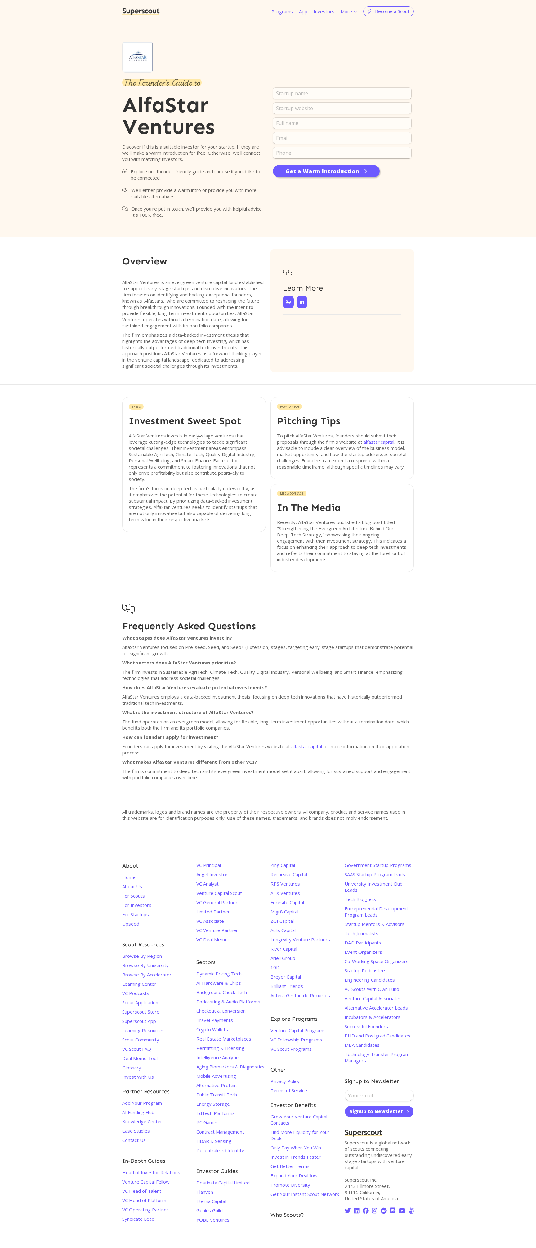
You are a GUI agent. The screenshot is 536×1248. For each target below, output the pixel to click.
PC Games (207, 1122)
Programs (282, 11)
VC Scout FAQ (136, 1049)
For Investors (136, 905)
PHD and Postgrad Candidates (377, 1036)
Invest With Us (138, 1077)
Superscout (140, 11)
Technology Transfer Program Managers (377, 1057)
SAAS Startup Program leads (375, 874)
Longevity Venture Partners (300, 939)
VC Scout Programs (291, 1049)
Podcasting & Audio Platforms (228, 1001)
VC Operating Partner (145, 1209)
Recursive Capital (288, 874)
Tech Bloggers (360, 899)
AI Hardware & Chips (218, 983)
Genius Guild (209, 1210)
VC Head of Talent (141, 1191)
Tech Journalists (361, 933)
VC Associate (210, 921)
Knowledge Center (142, 1121)
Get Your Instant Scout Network (304, 1194)
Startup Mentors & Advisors (374, 924)
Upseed (130, 924)
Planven (204, 1192)
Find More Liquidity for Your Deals (299, 1135)
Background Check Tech (221, 992)
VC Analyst (207, 884)
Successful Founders (366, 1026)
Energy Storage (213, 1104)
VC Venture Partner (217, 930)
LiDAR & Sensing (213, 1141)
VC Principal (208, 865)
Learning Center (139, 984)
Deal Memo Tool (140, 1058)
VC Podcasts (135, 993)
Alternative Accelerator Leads (376, 1008)
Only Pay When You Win (295, 1147)
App (303, 11)
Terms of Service (288, 1090)
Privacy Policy (285, 1081)
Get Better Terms (290, 1166)
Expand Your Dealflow (294, 1175)
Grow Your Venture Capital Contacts (298, 1119)
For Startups (135, 914)
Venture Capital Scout (219, 893)
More (346, 11)
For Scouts (133, 896)
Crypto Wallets (212, 1029)
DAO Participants (363, 942)
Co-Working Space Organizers (377, 961)
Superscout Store (140, 1012)
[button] (349, 11)
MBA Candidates (362, 1045)
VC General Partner (217, 902)
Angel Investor (212, 874)
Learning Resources (143, 1030)
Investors (324, 11)
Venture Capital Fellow (146, 1182)
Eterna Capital (211, 1201)
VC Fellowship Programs (296, 1040)
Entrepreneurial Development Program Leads (376, 911)
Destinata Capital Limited (223, 1182)
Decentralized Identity (220, 1150)
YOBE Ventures (213, 1220)
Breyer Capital (285, 977)
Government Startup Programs (378, 865)
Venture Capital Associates (373, 998)
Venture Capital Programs (298, 1030)
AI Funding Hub (138, 1112)
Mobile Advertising (216, 1076)
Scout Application (140, 1002)
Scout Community (140, 1040)
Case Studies (136, 1131)
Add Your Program (142, 1103)
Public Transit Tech (216, 1094)
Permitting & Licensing (220, 1048)
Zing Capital (282, 865)
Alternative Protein (216, 1085)
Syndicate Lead (138, 1219)
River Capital (283, 949)
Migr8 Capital (284, 911)
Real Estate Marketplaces (223, 1039)
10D (274, 967)
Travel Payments (214, 1020)
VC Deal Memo (212, 939)
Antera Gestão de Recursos (300, 995)
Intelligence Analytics (218, 1057)
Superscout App (139, 1021)
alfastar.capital (379, 442)
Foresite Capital (287, 902)
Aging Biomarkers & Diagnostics (230, 1067)
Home (129, 877)
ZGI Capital (282, 921)
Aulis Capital (283, 930)
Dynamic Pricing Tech (219, 973)
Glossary (131, 1067)
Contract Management (220, 1132)
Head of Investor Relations (151, 1172)
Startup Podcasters (365, 970)
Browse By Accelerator (147, 974)
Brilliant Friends (286, 986)
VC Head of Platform (144, 1200)
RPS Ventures (285, 884)
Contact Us (134, 1140)
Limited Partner (213, 911)
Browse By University (145, 965)
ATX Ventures (285, 893)
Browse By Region (142, 956)
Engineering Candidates (370, 980)
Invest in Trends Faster (295, 1157)
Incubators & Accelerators (372, 1017)
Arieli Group (282, 958)
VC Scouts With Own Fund (372, 989)
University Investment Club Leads (374, 887)
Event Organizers (363, 952)
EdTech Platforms (215, 1113)
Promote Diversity (290, 1185)
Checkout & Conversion (221, 1011)
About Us (132, 886)
